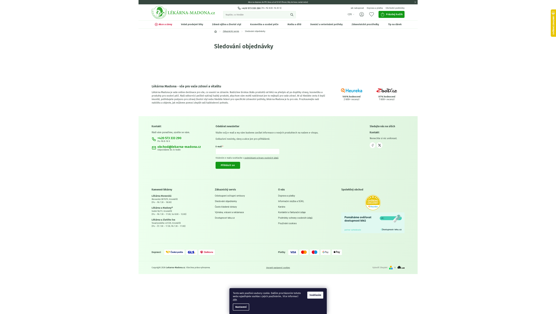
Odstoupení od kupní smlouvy (230, 195)
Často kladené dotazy (226, 206)
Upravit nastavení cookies (278, 267)
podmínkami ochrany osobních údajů (261, 158)
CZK (350, 14)
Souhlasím (315, 295)
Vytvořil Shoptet (379, 267)
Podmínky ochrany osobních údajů (295, 217)
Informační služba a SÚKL (291, 201)
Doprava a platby (286, 195)
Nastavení (241, 307)
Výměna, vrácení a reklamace (229, 212)
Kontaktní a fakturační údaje (292, 212)
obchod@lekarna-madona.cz (179, 147)
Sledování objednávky (226, 201)
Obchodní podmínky (395, 8)
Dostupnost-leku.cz (225, 217)
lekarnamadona (379, 145)
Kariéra (281, 206)
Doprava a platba (375, 8)
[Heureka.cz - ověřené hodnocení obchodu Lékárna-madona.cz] (373, 202)
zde (235, 299)
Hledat (292, 14)
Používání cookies (287, 223)
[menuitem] (163, 24)
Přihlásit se (228, 165)
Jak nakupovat (357, 8)
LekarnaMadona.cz (372, 145)
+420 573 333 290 (251, 8)
